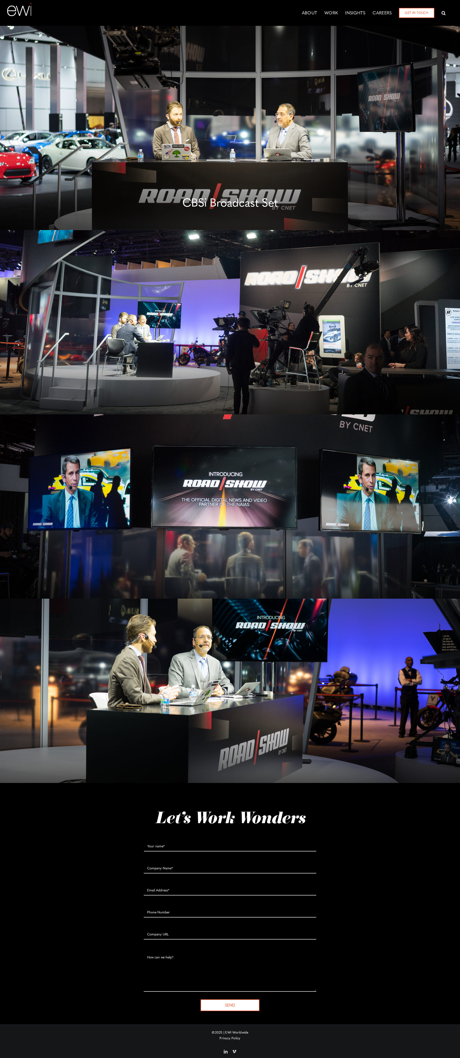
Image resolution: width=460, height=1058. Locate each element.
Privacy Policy (229, 1038)
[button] (444, 13)
